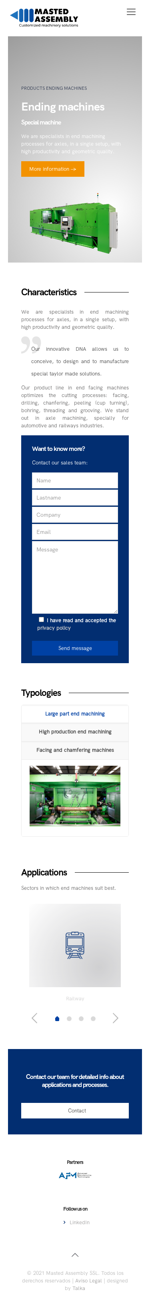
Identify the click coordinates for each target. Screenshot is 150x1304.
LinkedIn (80, 1222)
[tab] (75, 714)
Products (33, 88)
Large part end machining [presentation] (75, 713)
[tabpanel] (75, 955)
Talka (78, 1288)
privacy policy (54, 627)
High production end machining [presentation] (75, 731)
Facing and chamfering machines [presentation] (75, 750)
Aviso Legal (88, 1280)
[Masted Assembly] (44, 18)
